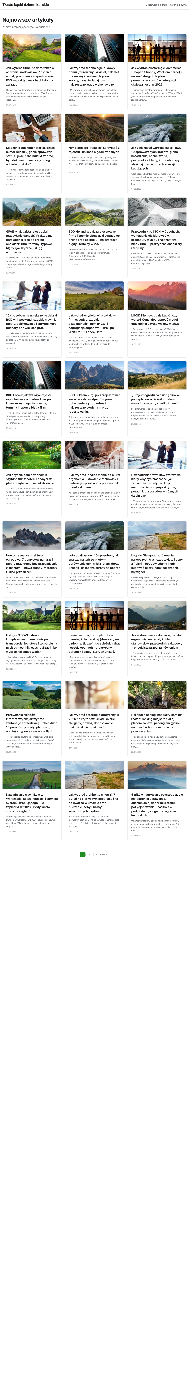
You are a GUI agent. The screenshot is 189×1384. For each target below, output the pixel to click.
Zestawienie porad (156, 4)
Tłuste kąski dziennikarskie (25, 5)
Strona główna (178, 4)
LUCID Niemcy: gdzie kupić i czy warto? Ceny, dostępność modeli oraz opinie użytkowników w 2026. (155, 319)
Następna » (101, 854)
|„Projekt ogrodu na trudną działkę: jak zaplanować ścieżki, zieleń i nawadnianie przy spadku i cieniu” (156, 399)
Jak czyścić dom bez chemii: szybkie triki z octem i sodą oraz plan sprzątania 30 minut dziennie (30, 479)
